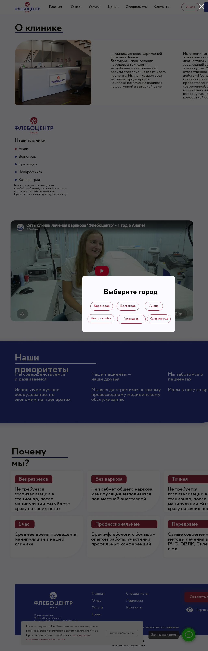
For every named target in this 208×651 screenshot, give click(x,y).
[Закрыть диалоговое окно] (201, 6)
